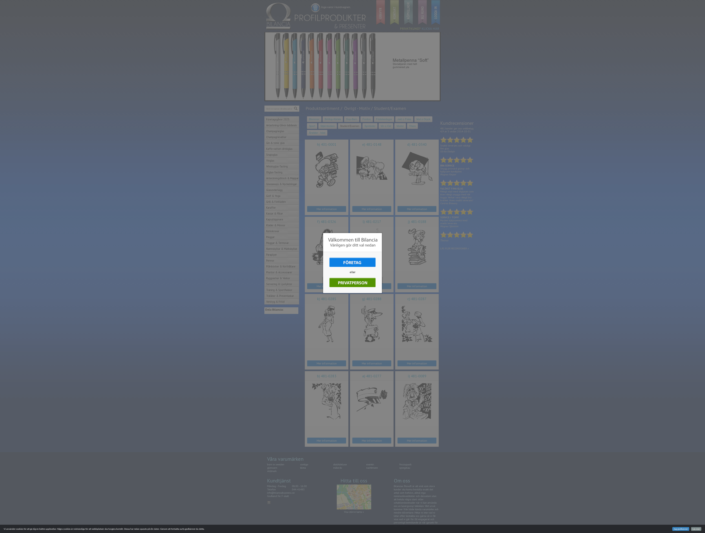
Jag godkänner (681, 529)
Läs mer (696, 529)
